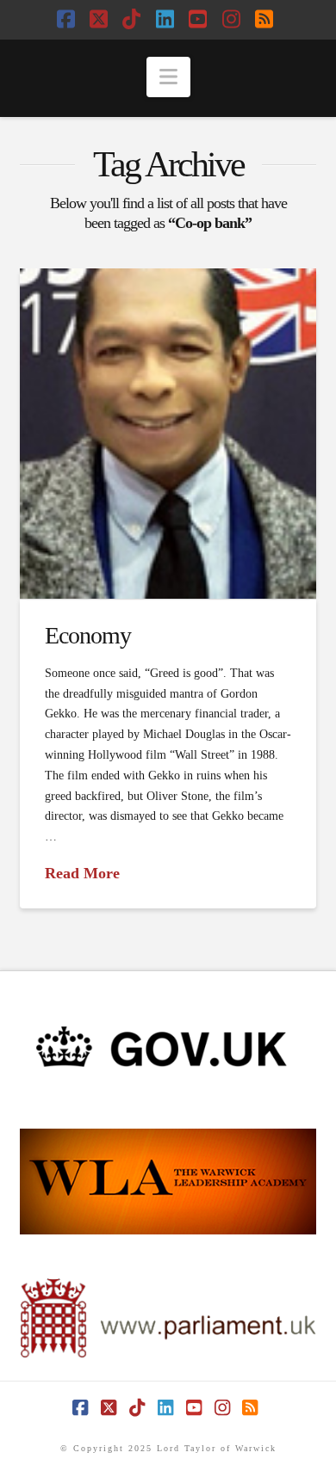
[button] (168, 77)
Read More (82, 873)
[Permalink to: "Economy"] (167, 434)
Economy (88, 635)
